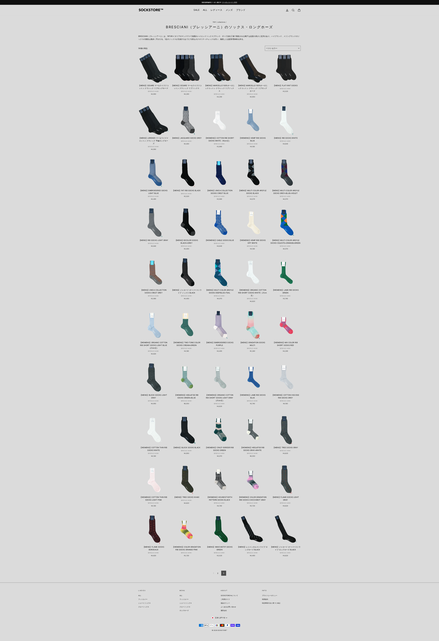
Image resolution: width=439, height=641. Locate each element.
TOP (214, 22)
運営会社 (224, 610)
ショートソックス (144, 603)
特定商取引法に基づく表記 (271, 603)
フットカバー (142, 599)
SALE (196, 10)
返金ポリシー (225, 603)
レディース (216, 10)
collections (221, 22)
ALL (205, 10)
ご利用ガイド (225, 599)
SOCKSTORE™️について (229, 595)
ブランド (240, 10)
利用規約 (265, 599)
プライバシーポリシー (269, 595)
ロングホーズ (184, 610)
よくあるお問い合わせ (228, 607)
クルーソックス (143, 607)
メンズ (229, 10)
